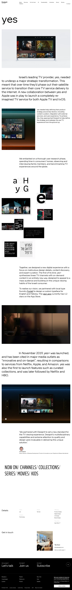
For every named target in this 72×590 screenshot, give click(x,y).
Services (26, 2)
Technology (22, 517)
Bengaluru (4, 576)
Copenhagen (5, 579)
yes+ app (47, 294)
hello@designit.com (59, 547)
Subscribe (43, 565)
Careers (21, 3)
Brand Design (57, 517)
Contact (68, 3)
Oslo (38, 579)
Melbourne (21, 579)
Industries (51, 2)
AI (38, 2)
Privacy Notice (27, 587)
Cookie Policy (20, 587)
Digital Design (57, 513)
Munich (21, 581)
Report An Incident (38, 587)
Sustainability (44, 2)
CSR (32, 587)
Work (20, 2)
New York (39, 576)
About (57, 2)
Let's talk (7, 565)
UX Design (56, 515)
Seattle (38, 581)
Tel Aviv (38, 511)
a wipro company (13, 587)
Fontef (30, 291)
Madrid (21, 576)
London (3, 581)
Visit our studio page (59, 550)
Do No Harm (33, 2)
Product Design (58, 511)
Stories (62, 2)
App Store (56, 523)
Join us (24, 565)
